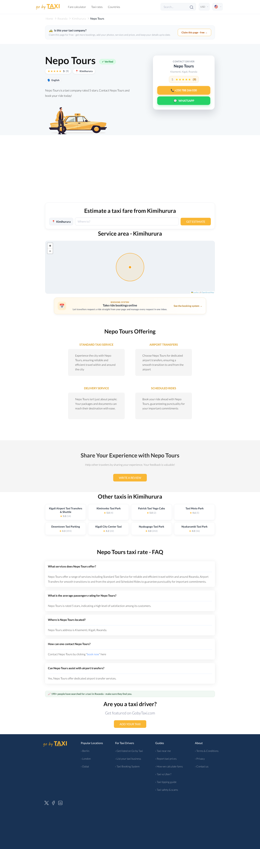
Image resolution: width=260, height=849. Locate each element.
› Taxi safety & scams (166, 789)
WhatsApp (184, 100)
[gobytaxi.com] (47, 7)
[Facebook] (53, 802)
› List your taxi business (128, 758)
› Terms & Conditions (206, 750)
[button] (50, 245)
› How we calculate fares (169, 766)
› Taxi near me (163, 750)
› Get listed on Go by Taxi (129, 750)
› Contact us (201, 766)
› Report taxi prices (166, 758)
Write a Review (130, 477)
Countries (114, 6)
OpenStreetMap (208, 292)
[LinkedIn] (60, 802)
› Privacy (200, 758)
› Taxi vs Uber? (163, 774)
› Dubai (85, 766)
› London (86, 758)
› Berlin (85, 750)
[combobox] (127, 221)
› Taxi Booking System (127, 766)
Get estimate (195, 221)
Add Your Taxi (130, 724)
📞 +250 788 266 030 (184, 90)
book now (93, 654)
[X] (46, 802)
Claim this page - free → (194, 32)
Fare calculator (77, 6)
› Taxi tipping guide (166, 781)
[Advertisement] (130, 172)
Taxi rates (97, 6)
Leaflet (196, 292)
